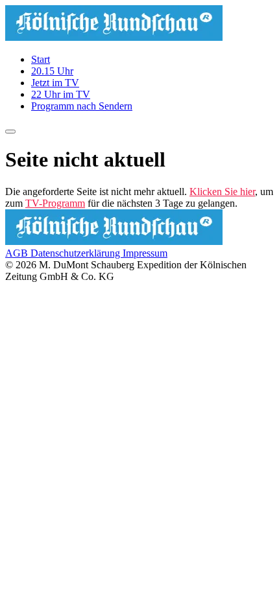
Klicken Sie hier (222, 191)
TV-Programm (55, 203)
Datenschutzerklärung (76, 253)
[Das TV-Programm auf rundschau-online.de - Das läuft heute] (114, 37)
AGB (17, 253)
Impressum (145, 253)
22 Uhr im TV (60, 94)
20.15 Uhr (52, 70)
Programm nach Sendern (81, 105)
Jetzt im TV (55, 82)
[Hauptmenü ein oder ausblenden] (10, 132)
